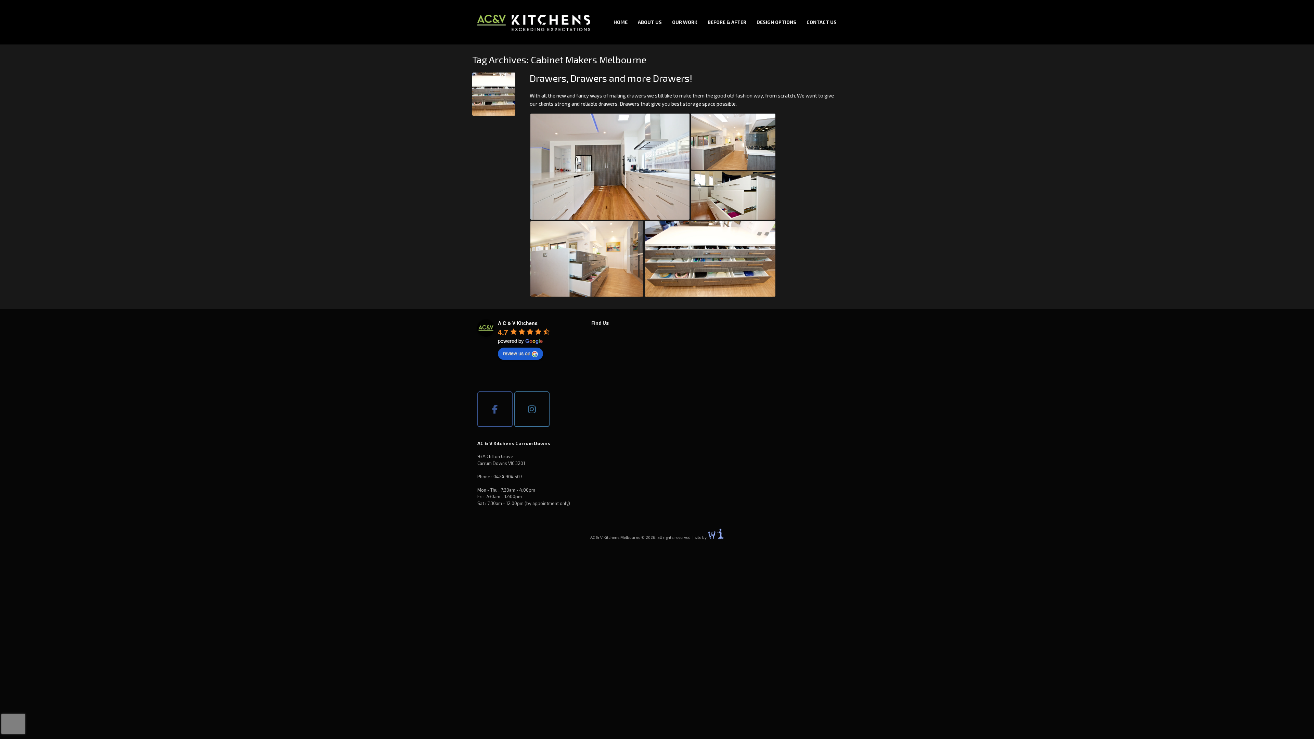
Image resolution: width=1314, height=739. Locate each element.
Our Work (684, 22)
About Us (650, 22)
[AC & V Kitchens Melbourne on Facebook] (495, 409)
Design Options (776, 22)
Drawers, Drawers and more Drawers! (611, 78)
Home (621, 22)
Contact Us (822, 22)
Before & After (727, 22)
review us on (516, 353)
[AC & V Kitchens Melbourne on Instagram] (532, 409)
